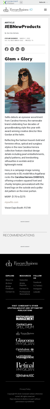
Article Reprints (23, 284)
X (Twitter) (37, 286)
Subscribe (24, 280)
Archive (9, 283)
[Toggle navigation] (45, 9)
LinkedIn (36, 292)
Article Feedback (9, 287)
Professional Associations (25, 293)
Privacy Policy (25, 389)
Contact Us (10, 292)
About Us (9, 280)
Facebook (37, 282)
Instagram (37, 289)
